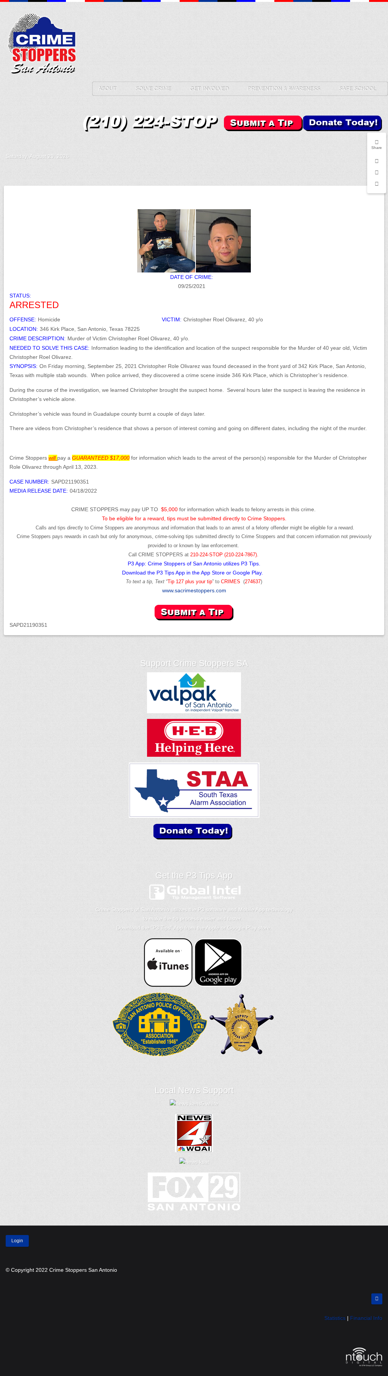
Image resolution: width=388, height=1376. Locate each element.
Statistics (335, 1318)
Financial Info (366, 1318)
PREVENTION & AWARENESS (283, 89)
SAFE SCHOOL (357, 89)
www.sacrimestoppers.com (194, 590)
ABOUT (107, 89)
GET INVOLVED (209, 89)
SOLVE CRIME (153, 89)
